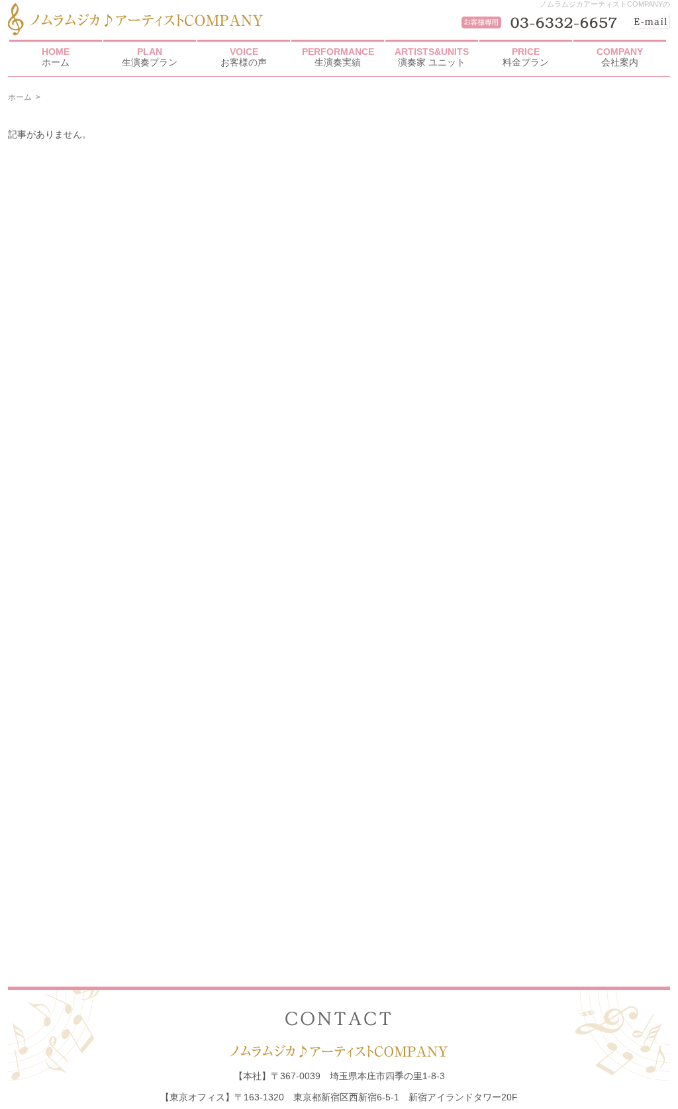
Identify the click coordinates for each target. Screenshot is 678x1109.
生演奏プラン (149, 56)
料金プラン (526, 56)
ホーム (56, 56)
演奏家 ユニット (432, 56)
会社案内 (620, 56)
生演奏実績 (338, 56)
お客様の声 (243, 56)
